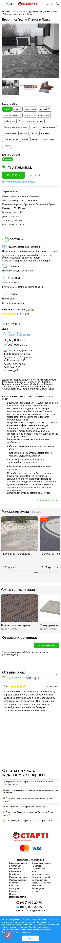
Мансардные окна (40, 874)
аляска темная (48, 127)
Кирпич (12, 891)
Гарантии (13, 277)
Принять (30, 938)
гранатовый (43, 115)
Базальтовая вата (18, 863)
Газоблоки (14, 874)
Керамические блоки (38, 870)
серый (7, 109)
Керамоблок (15, 871)
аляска (25, 139)
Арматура (14, 888)
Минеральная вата (18, 877)
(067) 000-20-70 (17, 344)
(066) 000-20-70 (17, 340)
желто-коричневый (12, 115)
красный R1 (44, 109)
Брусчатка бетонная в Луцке (39, 204)
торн (34, 127)
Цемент (13, 894)
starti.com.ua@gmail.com (19, 351)
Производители (17, 897)
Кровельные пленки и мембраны (41, 884)
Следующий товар (47, 500)
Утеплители (15, 866)
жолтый (23, 133)
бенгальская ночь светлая (31, 121)
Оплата (12, 294)
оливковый (30, 115)
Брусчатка (14, 885)
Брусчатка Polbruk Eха (16, 553)
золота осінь (48, 139)
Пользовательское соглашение (16, 932)
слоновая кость (11, 139)
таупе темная (10, 133)
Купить (15, 175)
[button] (36, 572)
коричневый (30, 109)
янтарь (35, 139)
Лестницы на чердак (37, 889)
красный (45, 133)
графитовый (9, 121)
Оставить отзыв (46, 645)
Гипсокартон (15, 868)
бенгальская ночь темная (15, 127)
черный (17, 109)
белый (34, 133)
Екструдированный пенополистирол (40, 878)
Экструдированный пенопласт (18, 881)
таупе (7, 145)
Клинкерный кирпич (41, 863)
